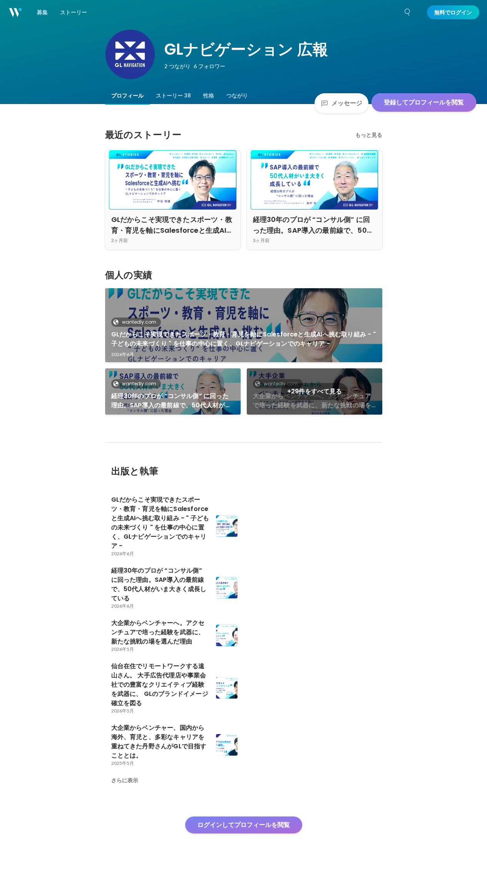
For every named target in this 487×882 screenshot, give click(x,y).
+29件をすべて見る (314, 391)
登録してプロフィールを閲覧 (424, 102)
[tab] (127, 95)
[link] (243, 325)
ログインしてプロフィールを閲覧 (243, 824)
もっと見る (368, 135)
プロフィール (127, 95)
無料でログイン (453, 12)
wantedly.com (139, 322)
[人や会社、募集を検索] (407, 12)
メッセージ (346, 103)
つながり (237, 95)
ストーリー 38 (173, 95)
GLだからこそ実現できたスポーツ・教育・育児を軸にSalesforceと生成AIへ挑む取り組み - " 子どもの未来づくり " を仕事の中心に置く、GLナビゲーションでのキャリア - (243, 339)
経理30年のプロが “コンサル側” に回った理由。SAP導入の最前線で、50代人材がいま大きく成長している (171, 400)
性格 (208, 95)
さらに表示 (124, 780)
